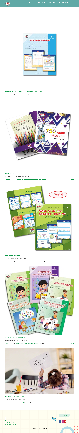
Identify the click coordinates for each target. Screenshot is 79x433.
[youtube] (65, 421)
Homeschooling (35, 179)
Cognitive (25, 179)
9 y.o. (23, 402)
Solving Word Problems (10, 173)
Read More (72, 179)
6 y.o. (18, 179)
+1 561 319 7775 (10, 422)
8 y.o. (22, 179)
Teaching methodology (42, 179)
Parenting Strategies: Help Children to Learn (15, 337)
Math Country (8, 179)
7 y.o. (20, 179)
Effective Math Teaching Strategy (12, 255)
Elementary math (30, 179)
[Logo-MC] (8, 1)
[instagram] (63, 421)
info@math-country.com (12, 424)
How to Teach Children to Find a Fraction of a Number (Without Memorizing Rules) (23, 91)
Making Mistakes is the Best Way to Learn (14, 396)
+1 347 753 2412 (10, 420)
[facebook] (60, 421)
